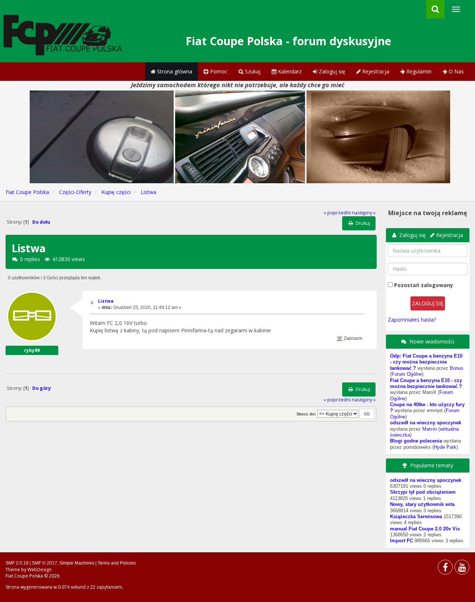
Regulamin (418, 71)
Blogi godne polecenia (416, 441)
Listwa (106, 301)
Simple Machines (76, 563)
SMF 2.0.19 (17, 563)
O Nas (455, 71)
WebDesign (39, 569)
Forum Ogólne (407, 374)
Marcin (429, 429)
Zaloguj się (331, 71)
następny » (364, 213)
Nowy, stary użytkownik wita (422, 504)
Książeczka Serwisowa (416, 516)
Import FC (401, 540)
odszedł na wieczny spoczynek (425, 422)
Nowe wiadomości (431, 341)
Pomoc (218, 71)
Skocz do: (306, 414)
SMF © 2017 (44, 563)
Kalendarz (289, 71)
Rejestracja (375, 71)
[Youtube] (462, 569)
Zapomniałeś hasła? (412, 319)
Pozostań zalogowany (423, 285)
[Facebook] (445, 569)
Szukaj (252, 71)
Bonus (456, 368)
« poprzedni (337, 213)
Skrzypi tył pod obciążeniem (423, 492)
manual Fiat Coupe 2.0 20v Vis (425, 529)
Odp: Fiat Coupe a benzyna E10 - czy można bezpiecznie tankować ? (426, 362)
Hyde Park (445, 447)
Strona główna (173, 71)
